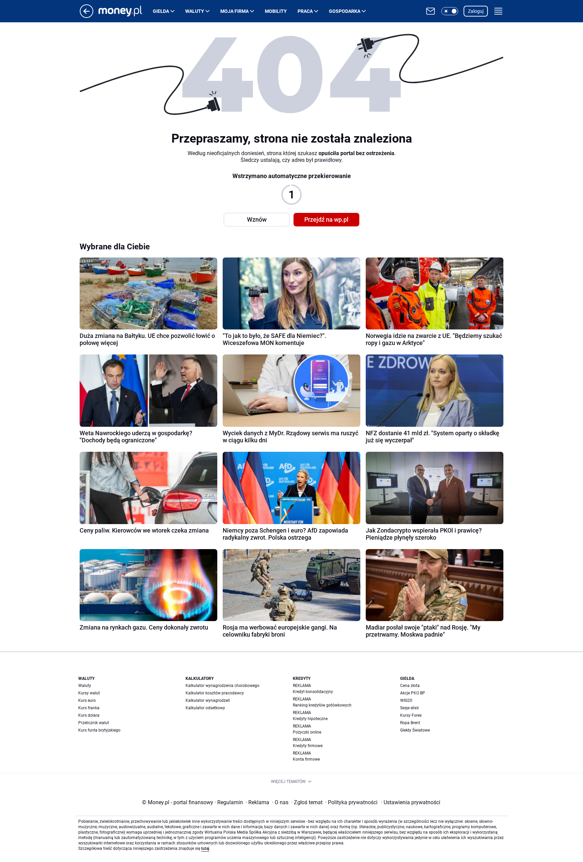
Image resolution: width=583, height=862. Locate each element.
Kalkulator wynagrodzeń (208, 700)
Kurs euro (87, 700)
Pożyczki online (307, 732)
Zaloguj (475, 11)
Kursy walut (89, 693)
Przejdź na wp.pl (326, 219)
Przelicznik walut (93, 722)
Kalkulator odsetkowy (205, 708)
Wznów (257, 219)
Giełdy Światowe (415, 730)
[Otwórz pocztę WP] (430, 11)
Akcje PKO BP (412, 693)
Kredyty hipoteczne (310, 718)
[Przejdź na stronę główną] (86, 16)
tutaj (205, 848)
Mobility (276, 11)
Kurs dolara (89, 715)
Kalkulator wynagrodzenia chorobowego (222, 685)
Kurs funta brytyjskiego (99, 730)
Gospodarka (344, 11)
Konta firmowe (306, 759)
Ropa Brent (410, 722)
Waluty (194, 11)
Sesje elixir (409, 708)
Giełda (161, 11)
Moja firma (234, 11)
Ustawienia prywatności (410, 802)
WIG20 (406, 700)
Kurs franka (89, 708)
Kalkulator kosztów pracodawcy (215, 693)
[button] (449, 11)
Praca (305, 11)
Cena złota (410, 685)
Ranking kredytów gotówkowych (322, 705)
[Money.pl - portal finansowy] (126, 11)
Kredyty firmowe (308, 745)
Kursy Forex (411, 715)
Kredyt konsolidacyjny (313, 691)
